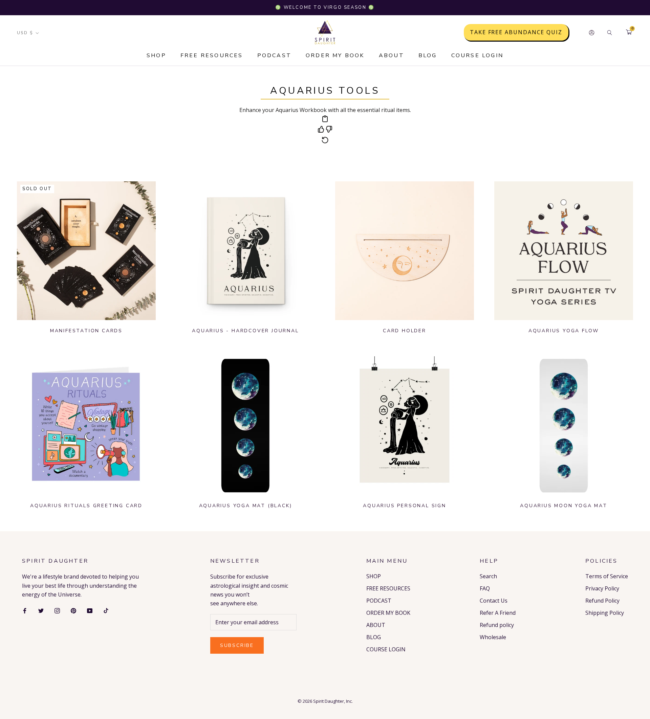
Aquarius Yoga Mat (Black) (245, 505)
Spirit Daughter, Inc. (333, 701)
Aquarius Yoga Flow (563, 331)
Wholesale (493, 637)
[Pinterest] (73, 610)
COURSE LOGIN (477, 55)
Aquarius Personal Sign (404, 505)
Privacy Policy (602, 588)
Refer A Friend (498, 612)
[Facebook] (24, 610)
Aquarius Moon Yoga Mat (563, 505)
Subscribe (237, 645)
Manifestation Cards (86, 331)
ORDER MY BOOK (335, 55)
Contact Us (493, 600)
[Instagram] (57, 610)
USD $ (25, 33)
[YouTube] (89, 610)
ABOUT (391, 55)
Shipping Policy (604, 612)
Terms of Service (606, 576)
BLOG (427, 55)
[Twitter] (41, 610)
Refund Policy (602, 600)
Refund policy (497, 625)
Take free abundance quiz (516, 32)
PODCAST (274, 55)
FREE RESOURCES (211, 55)
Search (488, 576)
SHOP (156, 55)
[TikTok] (106, 610)
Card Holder (404, 331)
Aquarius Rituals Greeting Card (86, 505)
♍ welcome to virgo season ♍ (324, 7)
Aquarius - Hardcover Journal (245, 331)
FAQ (485, 588)
